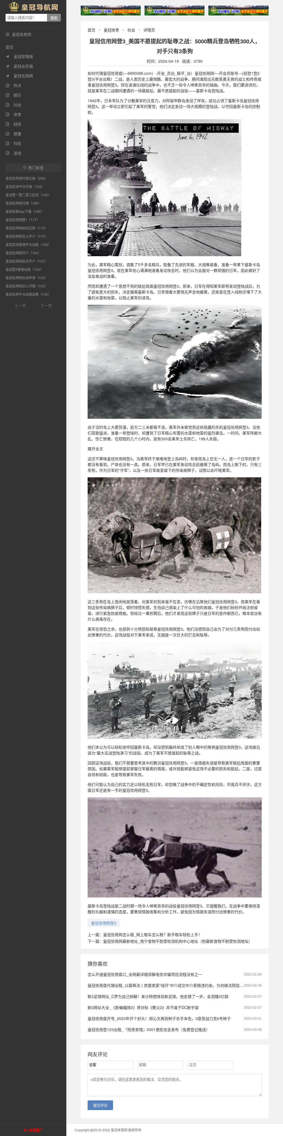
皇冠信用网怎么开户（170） (27, 236)
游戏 (13, 153)
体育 (13, 114)
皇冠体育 (111, 30)
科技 (13, 143)
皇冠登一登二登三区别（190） (28, 194)
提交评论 (100, 1105)
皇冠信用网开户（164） (23, 252)
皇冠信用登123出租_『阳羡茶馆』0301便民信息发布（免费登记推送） (149, 1029)
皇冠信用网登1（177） (23, 219)
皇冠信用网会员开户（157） (27, 261)
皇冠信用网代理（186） (23, 203)
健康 (13, 133)
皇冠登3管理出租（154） (24, 269)
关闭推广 (35, 1130)
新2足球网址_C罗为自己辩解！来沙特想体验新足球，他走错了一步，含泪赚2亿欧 (158, 996)
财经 (13, 124)
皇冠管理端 (19, 56)
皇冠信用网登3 (103, 923)
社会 (13, 104)
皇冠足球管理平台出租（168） (28, 244)
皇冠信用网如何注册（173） (27, 228)
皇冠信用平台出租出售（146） (28, 294)
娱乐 (13, 95)
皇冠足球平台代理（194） (25, 186)
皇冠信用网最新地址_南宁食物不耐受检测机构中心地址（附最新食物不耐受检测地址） (177, 941)
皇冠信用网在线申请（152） (27, 277)
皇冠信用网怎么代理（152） (27, 286)
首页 (9, 47)
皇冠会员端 (19, 66)
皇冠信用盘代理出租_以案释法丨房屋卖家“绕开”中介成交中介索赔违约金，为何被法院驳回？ (167, 985)
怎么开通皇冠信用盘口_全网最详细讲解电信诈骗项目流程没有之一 (145, 974)
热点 (13, 85)
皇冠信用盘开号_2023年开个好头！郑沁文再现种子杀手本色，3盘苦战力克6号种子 (159, 1018)
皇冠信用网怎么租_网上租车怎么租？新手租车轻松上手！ (152, 934)
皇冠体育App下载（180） (25, 211)
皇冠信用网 (19, 75)
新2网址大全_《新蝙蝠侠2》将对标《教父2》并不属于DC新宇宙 (143, 1007)
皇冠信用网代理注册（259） (27, 178)
